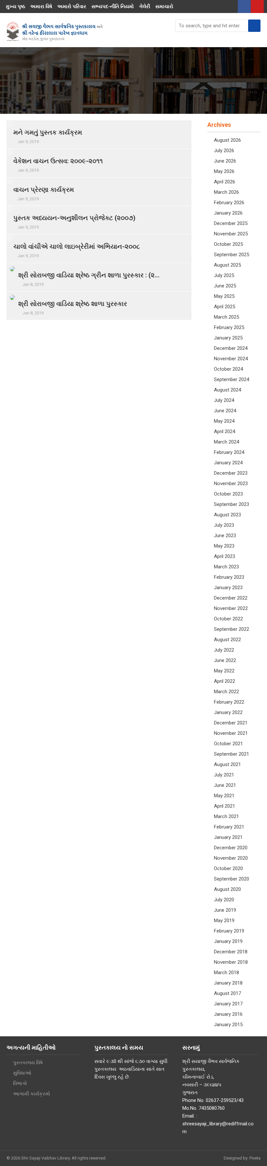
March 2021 (226, 816)
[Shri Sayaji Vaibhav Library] (55, 31)
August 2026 (227, 140)
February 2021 (229, 827)
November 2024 (231, 359)
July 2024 (224, 400)
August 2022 (227, 640)
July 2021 (224, 775)
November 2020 (231, 858)
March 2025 (226, 317)
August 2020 (227, 889)
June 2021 (225, 785)
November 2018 (231, 962)
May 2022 (224, 671)
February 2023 (229, 577)
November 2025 (231, 234)
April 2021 (224, 806)
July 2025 (224, 275)
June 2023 (225, 535)
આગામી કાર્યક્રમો (31, 1094)
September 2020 (231, 879)
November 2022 (231, 608)
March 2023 (226, 567)
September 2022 (231, 629)
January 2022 (228, 712)
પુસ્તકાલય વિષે (28, 1063)
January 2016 (228, 1014)
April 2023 (224, 556)
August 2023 (227, 515)
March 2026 (226, 192)
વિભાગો (20, 1083)
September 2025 (231, 255)
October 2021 (228, 744)
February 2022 (229, 702)
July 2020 (224, 900)
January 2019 (228, 941)
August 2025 (227, 265)
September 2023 (231, 504)
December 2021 (230, 723)
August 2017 (227, 993)
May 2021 (224, 796)
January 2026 (228, 213)
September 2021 (231, 754)
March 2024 (226, 442)
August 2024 (227, 390)
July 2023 (224, 525)
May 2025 (224, 296)
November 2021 (231, 733)
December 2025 (230, 223)
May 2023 (224, 546)
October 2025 (228, 244)
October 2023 (228, 494)
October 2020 (228, 868)
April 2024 (224, 431)
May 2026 (224, 171)
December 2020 (230, 848)
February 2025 (229, 327)
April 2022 (224, 681)
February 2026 (229, 202)
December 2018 (230, 952)
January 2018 (228, 983)
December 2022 (230, 598)
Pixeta (254, 1158)
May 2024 (224, 421)
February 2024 (229, 452)
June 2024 (225, 411)
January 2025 (228, 338)
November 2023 (231, 483)
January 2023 (228, 587)
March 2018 (226, 972)
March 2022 (226, 692)
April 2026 (224, 182)
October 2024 (228, 369)
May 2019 (224, 920)
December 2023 (230, 473)
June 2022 (225, 660)
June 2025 (225, 286)
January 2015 (228, 1024)
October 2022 (228, 619)
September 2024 (231, 379)
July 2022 (224, 650)
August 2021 (227, 764)
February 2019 (229, 931)
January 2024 (228, 463)
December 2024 (230, 348)
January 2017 (228, 1004)
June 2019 (225, 910)
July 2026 (224, 150)
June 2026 (225, 161)
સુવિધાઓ (22, 1073)
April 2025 (224, 307)
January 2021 (228, 837)
